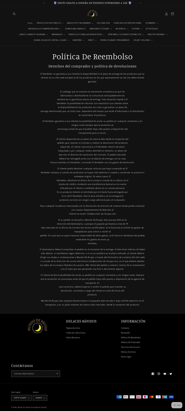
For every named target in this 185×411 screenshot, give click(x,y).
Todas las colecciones (75, 333)
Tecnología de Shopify (39, 407)
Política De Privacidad (130, 342)
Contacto (125, 328)
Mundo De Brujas (24, 407)
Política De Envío (128, 352)
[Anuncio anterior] (44, 3)
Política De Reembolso (131, 338)
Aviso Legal (126, 357)
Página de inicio (73, 328)
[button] (14, 14)
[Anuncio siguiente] (141, 3)
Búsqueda (125, 333)
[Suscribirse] (57, 373)
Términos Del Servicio (130, 347)
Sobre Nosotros (73, 338)
